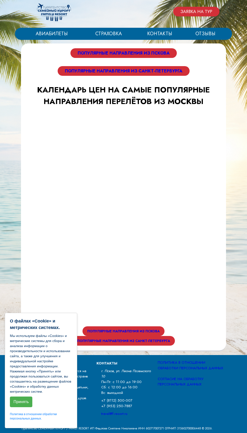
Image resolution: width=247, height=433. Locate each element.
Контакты (159, 33)
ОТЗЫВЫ (205, 33)
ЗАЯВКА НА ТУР (196, 11)
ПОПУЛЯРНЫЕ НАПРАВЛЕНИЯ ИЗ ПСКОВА (124, 53)
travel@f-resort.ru (114, 413)
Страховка (108, 33)
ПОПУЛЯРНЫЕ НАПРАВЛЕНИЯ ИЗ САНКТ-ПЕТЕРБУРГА (123, 71)
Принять (21, 402)
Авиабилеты (52, 33)
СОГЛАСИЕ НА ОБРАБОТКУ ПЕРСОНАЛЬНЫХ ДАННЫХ (180, 381)
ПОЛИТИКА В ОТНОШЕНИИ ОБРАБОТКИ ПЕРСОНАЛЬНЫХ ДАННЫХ (190, 365)
